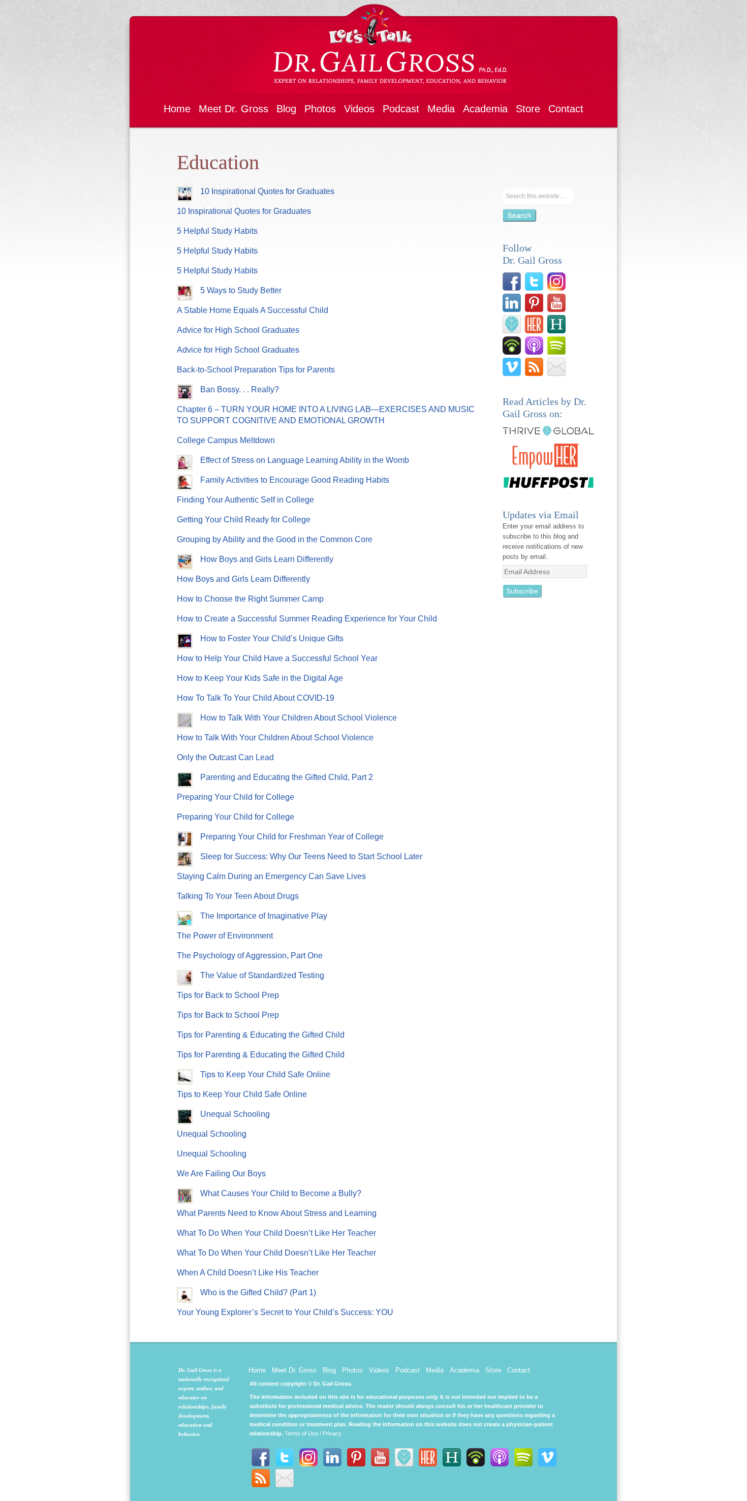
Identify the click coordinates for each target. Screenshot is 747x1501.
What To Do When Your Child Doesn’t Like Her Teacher (276, 1233)
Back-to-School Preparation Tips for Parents (256, 369)
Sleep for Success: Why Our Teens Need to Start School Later (311, 856)
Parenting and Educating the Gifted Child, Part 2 (286, 777)
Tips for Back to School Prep (228, 995)
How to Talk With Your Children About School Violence (298, 717)
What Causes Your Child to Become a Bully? (280, 1193)
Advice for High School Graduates (238, 330)
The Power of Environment (225, 935)
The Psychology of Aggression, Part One (250, 955)
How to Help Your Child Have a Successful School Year (277, 658)
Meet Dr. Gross (233, 108)
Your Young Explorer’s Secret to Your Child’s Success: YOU (285, 1312)
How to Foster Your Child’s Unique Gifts (272, 638)
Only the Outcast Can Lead (225, 757)
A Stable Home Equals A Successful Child (252, 310)
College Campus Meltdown (226, 440)
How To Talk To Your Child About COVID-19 (255, 698)
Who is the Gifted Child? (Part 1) (258, 1292)
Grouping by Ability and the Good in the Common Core (274, 539)
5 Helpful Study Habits (217, 231)
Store (528, 108)
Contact (565, 108)
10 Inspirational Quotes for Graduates (267, 191)
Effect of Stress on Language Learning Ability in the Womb (304, 460)
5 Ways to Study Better (241, 290)
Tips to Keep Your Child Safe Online (265, 1074)
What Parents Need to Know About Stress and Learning (277, 1213)
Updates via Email (541, 514)
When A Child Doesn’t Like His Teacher (248, 1272)
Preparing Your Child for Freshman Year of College (292, 836)
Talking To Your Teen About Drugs (238, 896)
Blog (286, 108)
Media (441, 108)
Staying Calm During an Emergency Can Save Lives (271, 876)
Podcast (401, 108)
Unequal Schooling (235, 1114)
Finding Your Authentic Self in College (245, 499)
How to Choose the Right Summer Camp (250, 599)
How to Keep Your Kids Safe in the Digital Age (260, 678)
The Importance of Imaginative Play (263, 916)
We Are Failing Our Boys (221, 1173)
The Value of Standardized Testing (262, 975)
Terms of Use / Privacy (313, 1433)
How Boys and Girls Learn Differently (266, 559)
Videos (359, 108)
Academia (485, 108)
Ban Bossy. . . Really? (239, 389)
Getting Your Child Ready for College (243, 519)
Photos (320, 108)
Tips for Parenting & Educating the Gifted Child (261, 1034)
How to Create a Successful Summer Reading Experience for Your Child (307, 618)
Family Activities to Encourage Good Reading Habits (294, 480)
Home (177, 108)
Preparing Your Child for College (235, 797)
